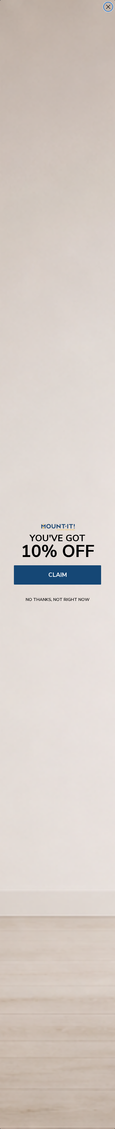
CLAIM (57, 575)
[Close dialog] (108, 7)
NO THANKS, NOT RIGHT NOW (58, 600)
